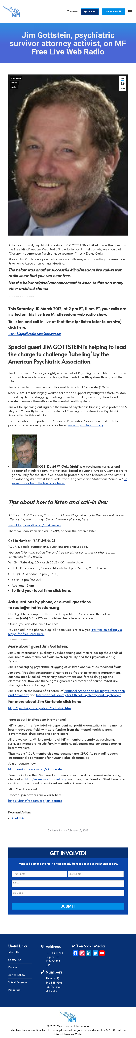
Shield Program (17, 982)
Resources (14, 989)
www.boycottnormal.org (85, 425)
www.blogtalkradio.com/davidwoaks (34, 333)
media (14, 83)
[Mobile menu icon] (130, 11)
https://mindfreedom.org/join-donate (35, 769)
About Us (13, 952)
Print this (18, 818)
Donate (12, 967)
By (56, 830)
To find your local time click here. (41, 590)
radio (13, 87)
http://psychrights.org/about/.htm (39, 707)
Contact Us (14, 959)
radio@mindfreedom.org (36, 607)
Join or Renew (16, 974)
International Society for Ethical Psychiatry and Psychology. (78, 694)
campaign (16, 78)
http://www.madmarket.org (45, 779)
